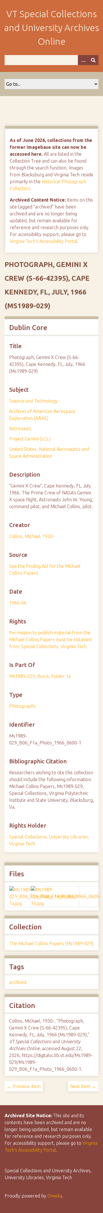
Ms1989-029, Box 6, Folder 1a (40, 676)
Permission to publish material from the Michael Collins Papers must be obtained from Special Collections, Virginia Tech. (50, 639)
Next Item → (83, 1086)
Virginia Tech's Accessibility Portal (43, 241)
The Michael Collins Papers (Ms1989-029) (51, 943)
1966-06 (17, 602)
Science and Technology (33, 400)
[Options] (83, 60)
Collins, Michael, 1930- (31, 536)
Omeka (54, 1195)
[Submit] (93, 60)
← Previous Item (24, 1086)
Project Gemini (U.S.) (30, 438)
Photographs (22, 706)
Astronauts (20, 428)
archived (17, 982)
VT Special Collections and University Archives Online (51, 27)
